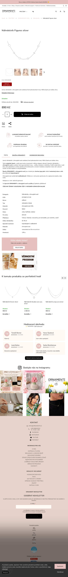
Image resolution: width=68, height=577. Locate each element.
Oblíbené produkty (51, 5)
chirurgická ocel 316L (27, 206)
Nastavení (5, 572)
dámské (24, 215)
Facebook (35, 432)
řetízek (30, 203)
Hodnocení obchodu (40, 5)
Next (65, 278)
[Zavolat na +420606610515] (64, 5)
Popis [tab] (6, 155)
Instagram (35, 435)
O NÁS (9, 5)
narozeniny (35, 218)
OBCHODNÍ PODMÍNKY (34, 455)
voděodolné (33, 223)
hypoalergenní (26, 223)
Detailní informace (8, 93)
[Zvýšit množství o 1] (11, 114)
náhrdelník (25, 203)
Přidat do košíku (28, 114)
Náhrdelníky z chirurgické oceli (30, 194)
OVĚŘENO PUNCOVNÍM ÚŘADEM (34, 462)
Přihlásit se (34, 516)
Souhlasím (60, 566)
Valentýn (29, 218)
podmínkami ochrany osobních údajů (34, 512)
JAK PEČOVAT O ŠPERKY (34, 479)
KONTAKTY (4, 5)
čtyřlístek (27, 212)
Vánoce (24, 218)
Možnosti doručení (28, 102)
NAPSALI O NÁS (34, 485)
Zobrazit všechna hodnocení (34, 358)
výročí (56, 218)
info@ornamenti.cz (35, 426)
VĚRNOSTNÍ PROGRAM (29, 5)
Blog (13, 5)
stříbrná (24, 200)
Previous (62, 278)
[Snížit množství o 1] (3, 114)
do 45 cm (24, 221)
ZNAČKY (34, 483)
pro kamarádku (43, 218)
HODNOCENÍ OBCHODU (34, 474)
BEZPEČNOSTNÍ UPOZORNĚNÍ (34, 459)
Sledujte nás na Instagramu (36, 367)
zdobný (33, 212)
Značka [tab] (18, 155)
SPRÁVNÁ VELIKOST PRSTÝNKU (34, 481)
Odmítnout (60, 572)
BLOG (34, 477)
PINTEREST (35, 440)
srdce (23, 212)
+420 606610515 (35, 428)
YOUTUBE (35, 437)
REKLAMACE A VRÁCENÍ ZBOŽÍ (34, 453)
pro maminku (51, 218)
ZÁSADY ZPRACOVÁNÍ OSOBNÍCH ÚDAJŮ (34, 457)
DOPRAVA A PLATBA (20, 5)
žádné (23, 209)
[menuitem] (23, 11)
